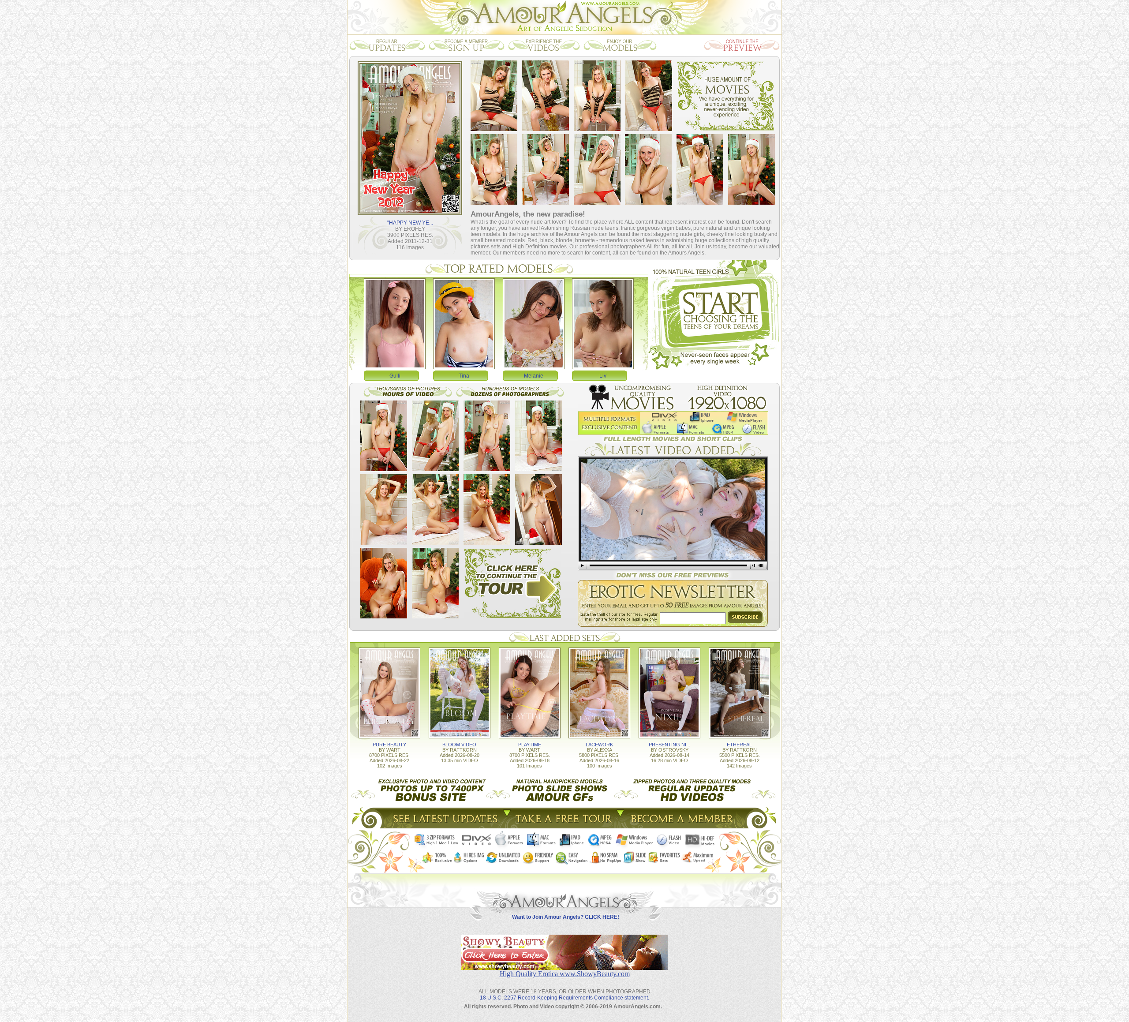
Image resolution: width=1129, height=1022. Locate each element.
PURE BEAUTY (389, 744)
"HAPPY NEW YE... (410, 223)
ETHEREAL (739, 744)
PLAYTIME (529, 744)
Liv (602, 376)
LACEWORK (599, 744)
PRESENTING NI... (669, 744)
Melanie (533, 376)
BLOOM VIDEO (459, 744)
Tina (464, 376)
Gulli (394, 376)
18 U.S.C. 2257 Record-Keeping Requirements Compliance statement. (564, 998)
